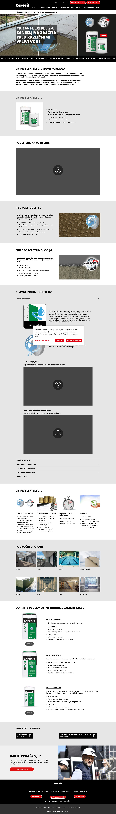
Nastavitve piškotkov (42, 340)
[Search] (61, 2)
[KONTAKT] (67, 2)
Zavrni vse (59, 341)
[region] (58, 335)
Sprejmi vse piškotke (74, 341)
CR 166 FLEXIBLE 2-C (29, 97)
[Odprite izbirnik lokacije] (64, 2)
